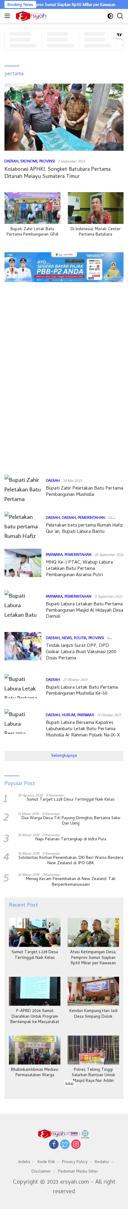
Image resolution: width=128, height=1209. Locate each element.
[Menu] (8, 16)
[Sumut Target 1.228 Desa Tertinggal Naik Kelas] (34, 932)
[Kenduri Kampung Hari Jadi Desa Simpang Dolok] (93, 991)
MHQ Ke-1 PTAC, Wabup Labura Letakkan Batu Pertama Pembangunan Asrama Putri (79, 569)
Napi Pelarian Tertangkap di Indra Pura (70, 839)
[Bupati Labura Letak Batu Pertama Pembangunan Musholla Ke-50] (22, 687)
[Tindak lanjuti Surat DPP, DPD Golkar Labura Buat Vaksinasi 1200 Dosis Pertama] (22, 648)
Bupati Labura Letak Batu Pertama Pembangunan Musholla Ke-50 (82, 691)
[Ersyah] (30, 15)
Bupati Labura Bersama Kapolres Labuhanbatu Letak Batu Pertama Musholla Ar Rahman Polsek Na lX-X (83, 729)
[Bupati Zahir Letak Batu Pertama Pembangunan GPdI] (32, 208)
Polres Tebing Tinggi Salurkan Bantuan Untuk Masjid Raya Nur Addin (93, 1076)
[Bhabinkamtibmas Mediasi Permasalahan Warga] (34, 1050)
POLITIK (80, 637)
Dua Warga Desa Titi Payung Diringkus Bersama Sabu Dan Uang (70, 821)
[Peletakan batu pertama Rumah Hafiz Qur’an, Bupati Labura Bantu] (22, 526)
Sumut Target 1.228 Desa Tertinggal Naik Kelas (71, 800)
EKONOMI (29, 161)
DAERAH (11, 161)
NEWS (67, 637)
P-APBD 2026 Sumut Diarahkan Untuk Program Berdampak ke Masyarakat (34, 1017)
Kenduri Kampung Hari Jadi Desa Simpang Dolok (93, 1014)
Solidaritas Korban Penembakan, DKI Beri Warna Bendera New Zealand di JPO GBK (70, 861)
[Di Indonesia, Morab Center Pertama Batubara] (96, 208)
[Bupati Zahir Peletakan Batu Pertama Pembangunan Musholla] (22, 489)
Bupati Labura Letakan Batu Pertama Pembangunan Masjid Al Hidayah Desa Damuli (84, 611)
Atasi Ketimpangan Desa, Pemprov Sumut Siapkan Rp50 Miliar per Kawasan (93, 958)
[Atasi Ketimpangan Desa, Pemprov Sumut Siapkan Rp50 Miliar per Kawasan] (93, 932)
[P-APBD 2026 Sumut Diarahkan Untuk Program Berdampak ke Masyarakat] (34, 991)
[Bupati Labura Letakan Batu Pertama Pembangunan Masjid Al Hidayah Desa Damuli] (22, 606)
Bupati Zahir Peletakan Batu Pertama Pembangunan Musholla (84, 492)
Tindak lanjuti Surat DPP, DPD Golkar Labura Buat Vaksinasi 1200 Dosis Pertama (81, 652)
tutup (69, 1084)
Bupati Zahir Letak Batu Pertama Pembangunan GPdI (32, 232)
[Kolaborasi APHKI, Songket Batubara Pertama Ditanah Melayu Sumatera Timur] (64, 117)
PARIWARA (54, 554)
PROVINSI (47, 161)
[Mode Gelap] (110, 16)
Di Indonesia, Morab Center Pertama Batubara (96, 232)
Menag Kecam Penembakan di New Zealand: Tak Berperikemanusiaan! (70, 882)
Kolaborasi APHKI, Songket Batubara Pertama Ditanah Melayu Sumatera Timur (57, 173)
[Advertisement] (64, 305)
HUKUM (68, 714)
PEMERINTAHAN (91, 517)
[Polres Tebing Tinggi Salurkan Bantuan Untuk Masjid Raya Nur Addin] (93, 1050)
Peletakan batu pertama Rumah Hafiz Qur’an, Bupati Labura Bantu (84, 529)
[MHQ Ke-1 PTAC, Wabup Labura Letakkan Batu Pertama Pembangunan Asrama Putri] (22, 565)
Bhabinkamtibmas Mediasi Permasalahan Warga (34, 1073)
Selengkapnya (64, 756)
